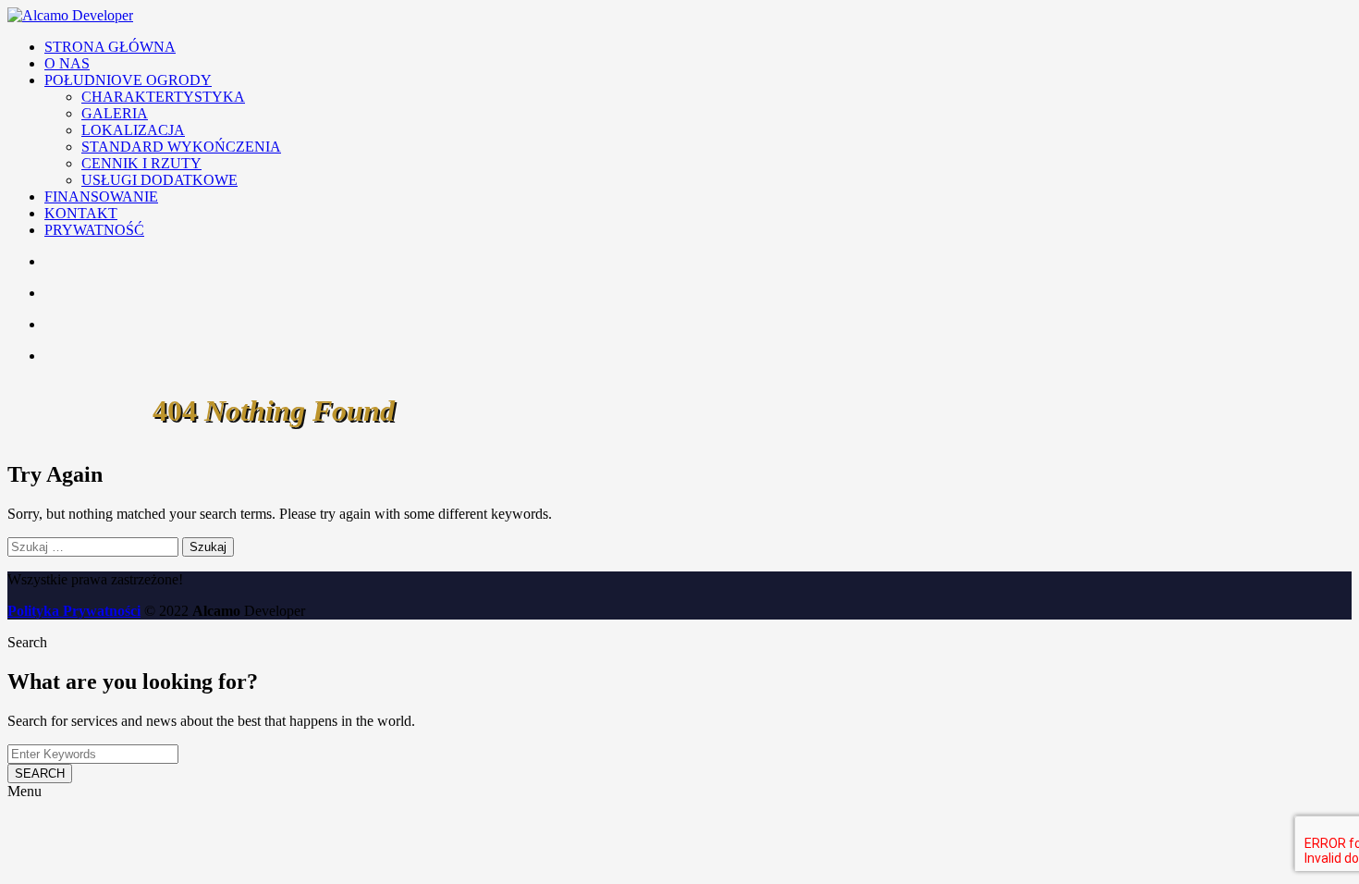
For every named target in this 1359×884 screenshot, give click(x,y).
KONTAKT (80, 213)
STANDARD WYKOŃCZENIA (181, 146)
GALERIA (114, 113)
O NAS (67, 63)
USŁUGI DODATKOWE (159, 180)
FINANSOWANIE (101, 196)
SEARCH (40, 773)
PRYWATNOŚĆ (94, 230)
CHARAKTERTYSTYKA (163, 96)
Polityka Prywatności (74, 611)
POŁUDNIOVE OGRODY (128, 80)
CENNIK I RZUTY (141, 163)
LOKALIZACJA (133, 130)
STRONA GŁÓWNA (110, 47)
